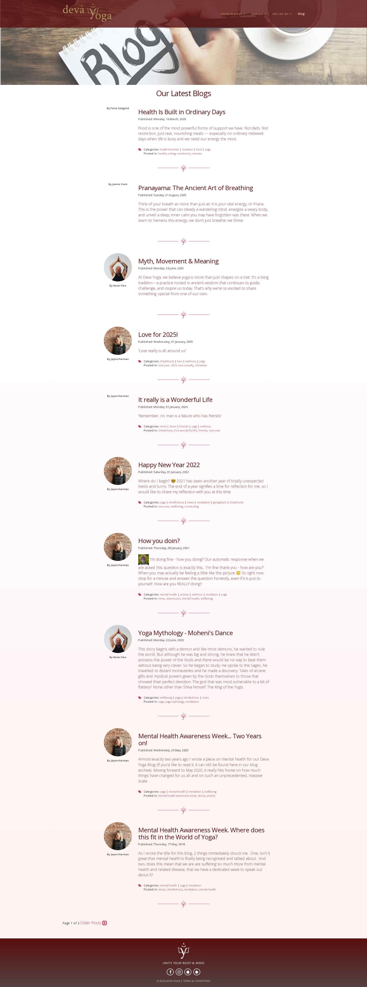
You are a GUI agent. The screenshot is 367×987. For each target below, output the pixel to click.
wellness (190, 361)
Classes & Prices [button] (231, 14)
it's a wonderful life (185, 430)
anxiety (184, 594)
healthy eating (166, 153)
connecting (191, 506)
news (190, 502)
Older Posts (91, 922)
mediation (212, 594)
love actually (185, 365)
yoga (207, 149)
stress (201, 795)
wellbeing (177, 506)
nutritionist (184, 153)
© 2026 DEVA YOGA (168, 981)
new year (163, 365)
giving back (219, 502)
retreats (197, 153)
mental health (168, 594)
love (179, 361)
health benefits (169, 149)
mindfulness (176, 502)
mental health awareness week (177, 795)
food (199, 149)
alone (172, 426)
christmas (201, 365)
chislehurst (167, 361)
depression (173, 598)
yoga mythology (174, 701)
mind (163, 426)
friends (183, 426)
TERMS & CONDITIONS (196, 981)
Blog (301, 14)
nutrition (187, 149)
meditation (203, 502)
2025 (174, 365)
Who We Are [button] (280, 14)
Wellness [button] (257, 14)
